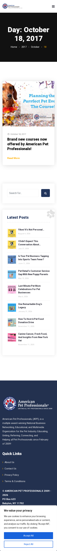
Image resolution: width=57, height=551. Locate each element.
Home (14, 46)
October (35, 46)
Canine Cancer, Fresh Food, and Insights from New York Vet (33, 337)
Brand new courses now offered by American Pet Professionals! (27, 144)
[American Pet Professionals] (12, 6)
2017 (24, 46)
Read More (13, 158)
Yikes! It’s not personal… (31, 229)
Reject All (28, 544)
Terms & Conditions (15, 481)
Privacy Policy (12, 475)
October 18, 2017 (18, 134)
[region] (28, 528)
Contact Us (10, 468)
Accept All (28, 535)
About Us (9, 462)
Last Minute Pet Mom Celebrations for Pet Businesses (29, 289)
